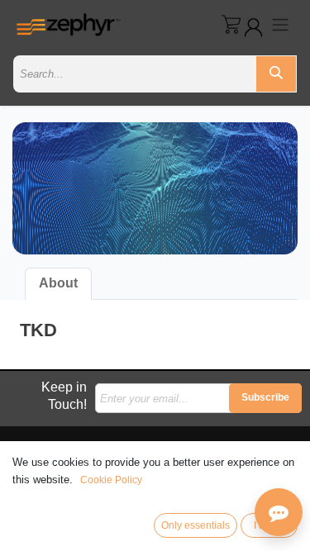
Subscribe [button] (265, 397)
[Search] (276, 74)
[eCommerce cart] (231, 24)
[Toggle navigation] (280, 24)
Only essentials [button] (195, 525)
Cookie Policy (111, 480)
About (58, 283)
